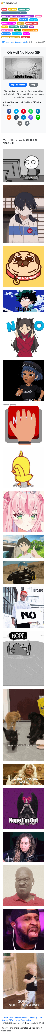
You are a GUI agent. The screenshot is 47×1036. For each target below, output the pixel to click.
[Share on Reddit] (9, 117)
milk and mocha (8, 23)
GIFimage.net (7, 42)
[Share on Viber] (30, 117)
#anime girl (9, 529)
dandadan (24, 20)
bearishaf (6, 34)
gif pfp (38, 16)
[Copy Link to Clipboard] (27, 123)
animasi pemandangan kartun (14, 13)
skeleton (24, 27)
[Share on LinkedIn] (38, 111)
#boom (8, 442)
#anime (8, 240)
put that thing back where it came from (17, 16)
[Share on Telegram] (23, 117)
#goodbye (9, 826)
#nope (33, 84)
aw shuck (12, 9)
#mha (7, 305)
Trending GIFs (35, 1017)
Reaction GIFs (21, 1017)
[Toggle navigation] (43, 3)
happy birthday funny (10, 37)
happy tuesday (31, 23)
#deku (7, 309)
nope (4, 9)
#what (7, 855)
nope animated (18, 84)
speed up (13, 20)
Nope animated (21, 42)
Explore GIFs (7, 1017)
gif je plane (16, 34)
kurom (26, 34)
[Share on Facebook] (9, 111)
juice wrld (25, 37)
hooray (17, 30)
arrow (4, 27)
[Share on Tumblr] (16, 117)
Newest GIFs (7, 1020)
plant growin (24, 9)
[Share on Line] (38, 117)
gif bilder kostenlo (30, 30)
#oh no (7, 895)
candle (4, 20)
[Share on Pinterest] (23, 111)
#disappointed (10, 782)
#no (6, 232)
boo (31, 27)
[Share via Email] (19, 123)
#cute (7, 236)
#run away (9, 1006)
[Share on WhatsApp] (30, 111)
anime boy (14, 27)
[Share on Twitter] (16, 111)
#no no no (9, 621)
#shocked (9, 859)
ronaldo (20, 23)
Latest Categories (23, 1020)
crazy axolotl (7, 30)
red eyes (33, 20)
